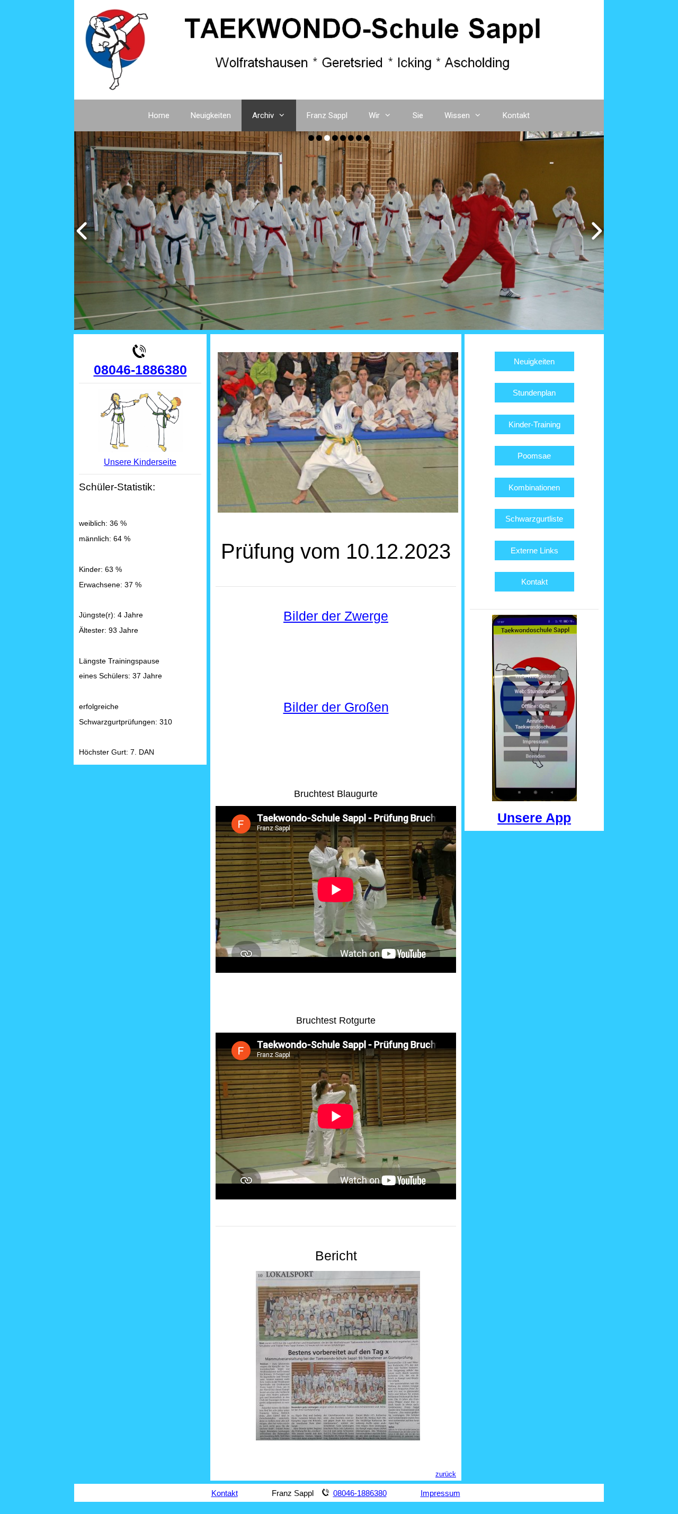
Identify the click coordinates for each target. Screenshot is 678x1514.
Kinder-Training (534, 424)
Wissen (457, 115)
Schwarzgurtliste (534, 518)
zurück (445, 1474)
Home (159, 115)
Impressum (440, 1493)
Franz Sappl (327, 115)
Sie (418, 115)
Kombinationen (534, 487)
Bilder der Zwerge (335, 615)
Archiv (263, 115)
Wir (374, 115)
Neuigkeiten (211, 115)
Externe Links (534, 550)
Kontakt (516, 115)
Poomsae (534, 455)
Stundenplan (534, 392)
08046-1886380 (140, 369)
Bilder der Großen (336, 707)
